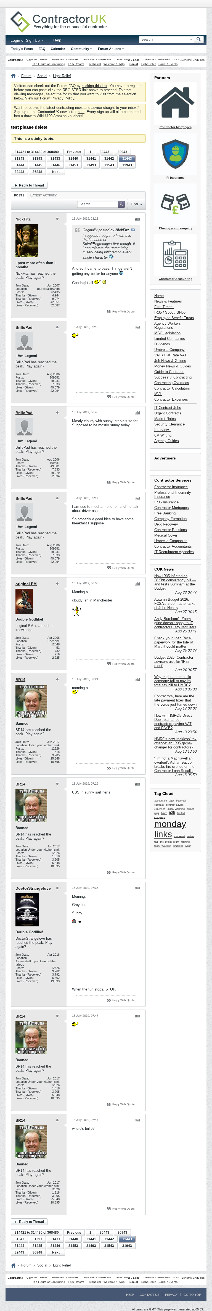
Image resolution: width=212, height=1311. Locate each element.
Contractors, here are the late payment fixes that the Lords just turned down (175, 700)
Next (56, 172)
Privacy (171, 1294)
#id (137, 219)
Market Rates (165, 419)
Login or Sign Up (25, 40)
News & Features (168, 301)
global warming (176, 809)
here (81, 112)
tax (156, 841)
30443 (104, 152)
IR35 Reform (76, 63)
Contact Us (149, 1294)
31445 (37, 165)
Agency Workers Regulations (167, 325)
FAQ (42, 49)
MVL (158, 394)
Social (133, 63)
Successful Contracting (173, 377)
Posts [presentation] (19, 195)
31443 (127, 159)
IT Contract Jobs (167, 408)
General (31, 59)
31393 (37, 159)
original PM (26, 584)
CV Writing (162, 435)
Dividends (162, 344)
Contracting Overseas (171, 383)
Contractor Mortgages (171, 508)
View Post (133, 229)
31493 (91, 165)
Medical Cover (165, 535)
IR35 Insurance (166, 502)
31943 (127, 165)
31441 (91, 159)
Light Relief (148, 63)
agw (171, 800)
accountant (160, 800)
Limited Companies (169, 339)
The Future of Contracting (48, 63)
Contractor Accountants (173, 546)
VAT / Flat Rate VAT (170, 355)
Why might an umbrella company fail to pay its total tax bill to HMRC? (172, 681)
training (185, 841)
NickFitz (23, 219)
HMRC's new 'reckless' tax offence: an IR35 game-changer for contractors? (175, 743)
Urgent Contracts (167, 413)
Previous (74, 152)
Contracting (15, 59)
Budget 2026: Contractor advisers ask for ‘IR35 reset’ (173, 661)
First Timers (164, 307)
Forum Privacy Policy (57, 98)
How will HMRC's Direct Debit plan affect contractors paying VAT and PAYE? (173, 721)
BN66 (181, 312)
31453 (73, 165)
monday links (170, 829)
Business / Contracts (65, 59)
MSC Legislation (167, 333)
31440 (73, 159)
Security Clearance (169, 424)
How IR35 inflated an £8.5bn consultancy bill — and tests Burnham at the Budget (175, 582)
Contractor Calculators (172, 388)
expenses (159, 809)
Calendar (58, 49)
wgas (188, 846)
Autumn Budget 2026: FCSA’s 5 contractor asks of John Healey (174, 603)
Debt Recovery (166, 524)
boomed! (181, 800)
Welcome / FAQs (114, 63)
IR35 (158, 312)
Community (80, 49)
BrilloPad (24, 327)
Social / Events (167, 63)
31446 (55, 165)
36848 (37, 172)
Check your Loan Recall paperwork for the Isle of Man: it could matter (173, 642)
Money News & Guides (172, 366)
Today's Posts (22, 49)
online (190, 836)
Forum (26, 76)
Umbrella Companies (157, 59)
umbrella (178, 846)
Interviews (162, 430)
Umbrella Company (169, 350)
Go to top (192, 1294)
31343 (19, 159)
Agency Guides (166, 441)
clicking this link (94, 86)
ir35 (172, 813)
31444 (19, 165)
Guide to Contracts (169, 372)
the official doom (169, 841)
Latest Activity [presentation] (43, 195)
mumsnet (179, 836)
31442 (109, 159)
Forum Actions (109, 49)
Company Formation (170, 519)
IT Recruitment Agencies (174, 552)
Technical (95, 63)
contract (159, 804)
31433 (55, 159)
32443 (19, 172)
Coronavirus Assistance (96, 59)
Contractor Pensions (170, 530)
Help (57, 40)
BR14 (20, 679)
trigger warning (162, 846)
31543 (109, 165)
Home (159, 296)
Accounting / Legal (128, 59)
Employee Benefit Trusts (174, 318)
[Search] (199, 39)
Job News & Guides (170, 361)
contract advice (175, 804)
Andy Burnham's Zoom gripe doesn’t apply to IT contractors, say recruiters (175, 623)
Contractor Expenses (171, 399)
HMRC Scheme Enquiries (189, 59)
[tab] (19, 195)
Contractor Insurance (171, 487)
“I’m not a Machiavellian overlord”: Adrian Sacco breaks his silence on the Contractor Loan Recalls (174, 764)
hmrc (164, 813)
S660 (169, 312)
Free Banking (165, 513)
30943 (122, 152)
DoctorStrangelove (33, 888)
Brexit (43, 59)
